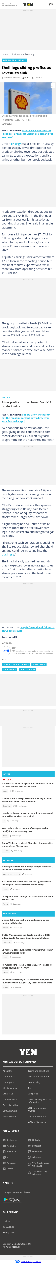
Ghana (5, 987)
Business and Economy (22, 54)
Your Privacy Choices (31, 1261)
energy (16, 144)
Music (5, 791)
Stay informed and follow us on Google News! (28, 629)
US (4, 821)
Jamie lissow (39, 665)
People (5, 889)
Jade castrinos (27, 669)
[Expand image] (53, 85)
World (5, 836)
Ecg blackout (9, 669)
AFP (28, 78)
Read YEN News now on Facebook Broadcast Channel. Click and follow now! (28, 134)
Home (5, 54)
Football (6, 851)
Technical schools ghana (16, 665)
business (8, 554)
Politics (5, 972)
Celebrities (6, 806)
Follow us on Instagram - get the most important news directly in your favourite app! (27, 418)
